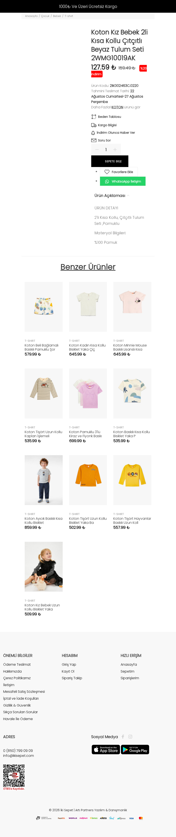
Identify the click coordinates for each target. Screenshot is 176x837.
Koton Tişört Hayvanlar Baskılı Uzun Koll (132, 520)
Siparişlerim (130, 678)
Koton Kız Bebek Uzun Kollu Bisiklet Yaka (42, 607)
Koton (117, 107)
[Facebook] (124, 736)
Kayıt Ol (68, 671)
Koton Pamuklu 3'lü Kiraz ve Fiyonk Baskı (85, 433)
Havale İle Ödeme (18, 718)
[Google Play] (135, 749)
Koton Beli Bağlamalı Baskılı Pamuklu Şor (41, 347)
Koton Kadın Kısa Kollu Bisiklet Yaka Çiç (87, 347)
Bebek (57, 16)
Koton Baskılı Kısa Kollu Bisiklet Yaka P (131, 433)
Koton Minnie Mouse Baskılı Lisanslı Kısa (130, 347)
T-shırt (69, 16)
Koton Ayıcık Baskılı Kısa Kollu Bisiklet (43, 520)
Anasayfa (31, 16)
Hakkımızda (12, 671)
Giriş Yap (69, 664)
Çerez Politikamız (17, 678)
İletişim (8, 684)
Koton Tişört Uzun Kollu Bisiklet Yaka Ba (88, 520)
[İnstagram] (129, 736)
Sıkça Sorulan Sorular (20, 712)
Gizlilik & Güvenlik (17, 705)
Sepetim (127, 671)
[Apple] (105, 749)
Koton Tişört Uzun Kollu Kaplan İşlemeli (43, 433)
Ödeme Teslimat (17, 664)
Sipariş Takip (72, 678)
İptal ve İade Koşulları (21, 698)
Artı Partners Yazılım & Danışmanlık (101, 810)
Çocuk (45, 16)
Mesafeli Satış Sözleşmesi (24, 691)
